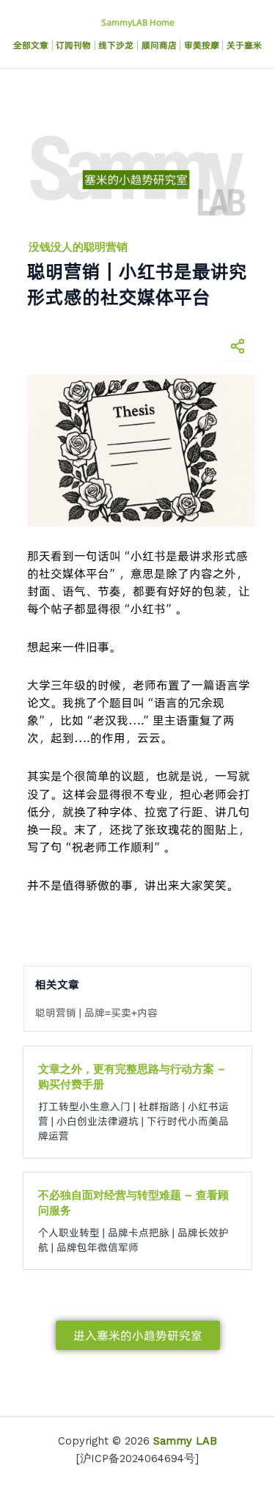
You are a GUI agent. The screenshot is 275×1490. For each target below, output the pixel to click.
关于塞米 (244, 45)
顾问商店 (159, 45)
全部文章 (30, 45)
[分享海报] (238, 346)
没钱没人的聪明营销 (78, 247)
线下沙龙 (115, 45)
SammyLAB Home (138, 22)
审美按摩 (201, 45)
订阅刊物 (73, 45)
